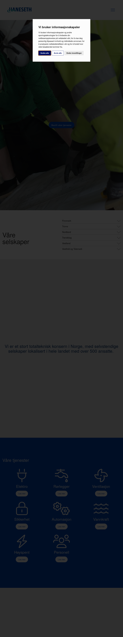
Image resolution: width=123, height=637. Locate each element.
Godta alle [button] (44, 53)
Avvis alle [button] (58, 53)
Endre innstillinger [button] (74, 53)
